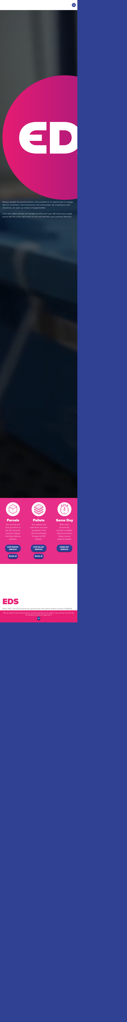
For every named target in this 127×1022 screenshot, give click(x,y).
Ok (38, 618)
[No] (75, 616)
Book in (13, 556)
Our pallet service (38, 548)
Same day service (64, 548)
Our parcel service (13, 548)
